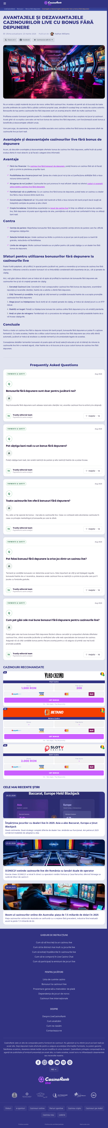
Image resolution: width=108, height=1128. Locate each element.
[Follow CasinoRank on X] (50, 1062)
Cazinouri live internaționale (54, 998)
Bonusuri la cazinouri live (54, 984)
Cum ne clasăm (54, 1025)
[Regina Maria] (27, 1095)
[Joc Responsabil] (60, 1095)
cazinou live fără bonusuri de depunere (47, 166)
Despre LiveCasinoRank (54, 1016)
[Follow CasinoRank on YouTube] (57, 1062)
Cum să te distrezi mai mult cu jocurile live (54, 947)
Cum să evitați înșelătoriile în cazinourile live (54, 951)
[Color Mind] (42, 1095)
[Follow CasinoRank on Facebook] (38, 1062)
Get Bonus (54, 700)
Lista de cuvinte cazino (54, 979)
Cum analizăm (54, 1021)
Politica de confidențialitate (54, 1124)
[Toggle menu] (4, 3)
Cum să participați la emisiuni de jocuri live (54, 961)
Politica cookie (23, 1124)
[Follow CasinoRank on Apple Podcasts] (69, 1062)
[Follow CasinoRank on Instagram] (44, 1062)
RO (52, 1069)
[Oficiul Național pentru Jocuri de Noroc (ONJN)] (14, 1095)
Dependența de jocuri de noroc (54, 993)
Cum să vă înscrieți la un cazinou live (54, 942)
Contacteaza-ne (54, 1030)
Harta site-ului (85, 1124)
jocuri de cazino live (59, 208)
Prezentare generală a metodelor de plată (54, 988)
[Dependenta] (79, 1095)
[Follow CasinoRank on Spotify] (63, 1062)
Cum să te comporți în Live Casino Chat (54, 956)
